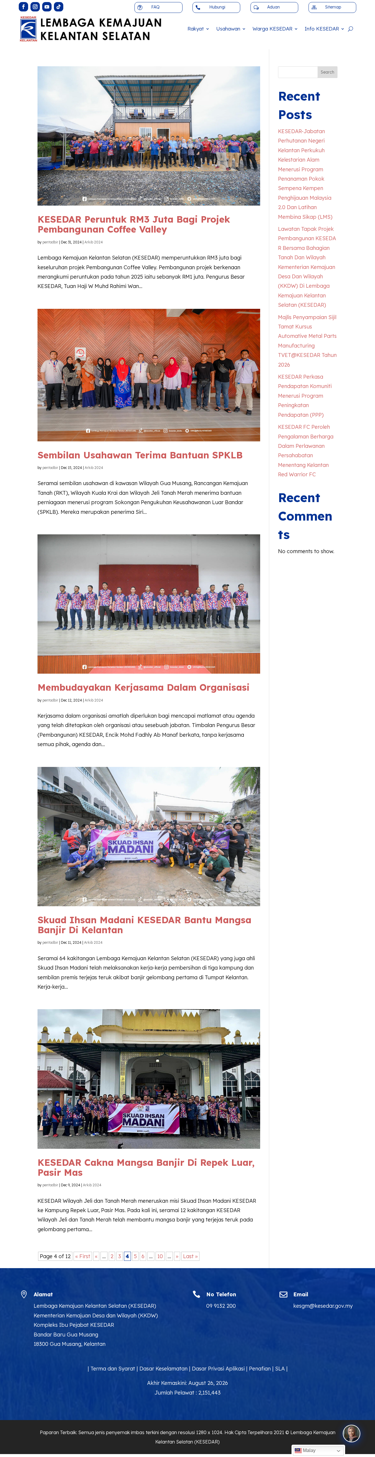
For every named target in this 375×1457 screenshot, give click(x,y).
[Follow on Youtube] (47, 6)
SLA (280, 1368)
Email (300, 1294)
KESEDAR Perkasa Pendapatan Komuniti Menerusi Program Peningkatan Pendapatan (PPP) (305, 395)
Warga (272, 29)
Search (327, 72)
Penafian (260, 1368)
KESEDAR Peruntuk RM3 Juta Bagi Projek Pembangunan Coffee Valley (134, 224)
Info (322, 29)
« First (82, 1256)
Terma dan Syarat (113, 1368)
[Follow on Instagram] (35, 6)
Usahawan (228, 29)
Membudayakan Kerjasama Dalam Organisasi (144, 687)
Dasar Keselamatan (163, 1368)
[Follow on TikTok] (58, 6)
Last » (190, 1256)
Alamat (43, 1294)
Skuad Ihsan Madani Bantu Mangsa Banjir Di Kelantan (144, 925)
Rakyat (196, 29)
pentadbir (50, 242)
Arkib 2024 (93, 242)
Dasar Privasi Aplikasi (218, 1368)
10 (160, 1256)
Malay (309, 1450)
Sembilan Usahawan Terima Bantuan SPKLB (140, 455)
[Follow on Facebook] (23, 6)
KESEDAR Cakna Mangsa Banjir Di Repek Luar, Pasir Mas (146, 1167)
